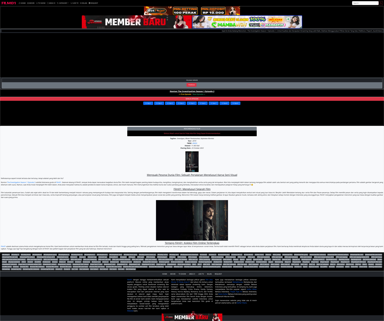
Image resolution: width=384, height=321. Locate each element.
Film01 (58, 182)
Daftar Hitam (242, 303)
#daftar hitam (259, 254)
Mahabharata (237, 282)
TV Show (180, 282)
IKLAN (209, 274)
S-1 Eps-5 (191, 103)
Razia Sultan (223, 294)
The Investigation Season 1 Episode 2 (21, 182)
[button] (63, 3)
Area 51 (187, 282)
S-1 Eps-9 (235, 103)
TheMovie (191, 85)
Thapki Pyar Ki (236, 292)
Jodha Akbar (252, 289)
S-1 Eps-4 (181, 103)
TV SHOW (182, 274)
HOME (164, 274)
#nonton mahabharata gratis (211, 267)
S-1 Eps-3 (170, 103)
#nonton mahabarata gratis (192, 267)
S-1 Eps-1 (148, 103)
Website (130, 311)
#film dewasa (193, 257)
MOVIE (173, 274)
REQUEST (218, 274)
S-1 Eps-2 (159, 103)
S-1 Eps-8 (224, 103)
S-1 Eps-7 (213, 103)
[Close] (193, 16)
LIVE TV (201, 274)
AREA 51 (192, 274)
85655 (195, 143)
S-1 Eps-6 (202, 103)
